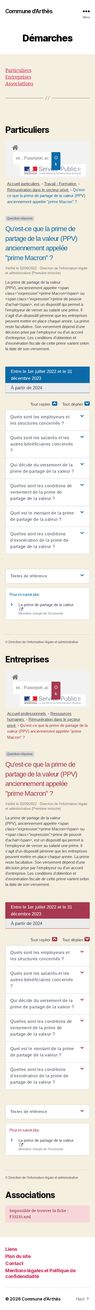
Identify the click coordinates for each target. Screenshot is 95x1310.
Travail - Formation (60, 183)
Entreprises (18, 77)
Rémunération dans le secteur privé (38, 190)
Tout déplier (73, 404)
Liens (11, 1249)
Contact (14, 1263)
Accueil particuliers (24, 183)
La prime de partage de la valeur (46, 604)
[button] (47, 420)
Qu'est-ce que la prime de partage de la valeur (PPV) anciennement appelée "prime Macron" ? (46, 196)
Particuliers (18, 71)
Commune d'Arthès (29, 11)
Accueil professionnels (27, 713)
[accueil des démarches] (47, 146)
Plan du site (18, 1256)
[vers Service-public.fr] (53, 170)
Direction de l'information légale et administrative (43, 642)
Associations (19, 84)
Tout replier (41, 404)
